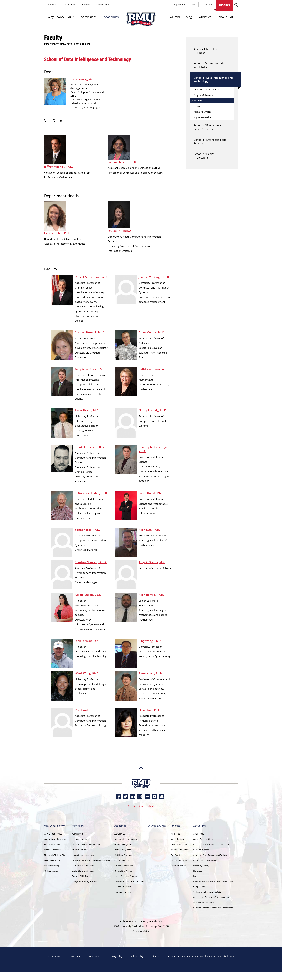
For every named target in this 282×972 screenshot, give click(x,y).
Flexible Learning (51, 865)
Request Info (179, 4)
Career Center (103, 4)
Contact (132, 806)
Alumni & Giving (181, 17)
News (197, 106)
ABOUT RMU (198, 834)
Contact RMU (54, 956)
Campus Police (199, 886)
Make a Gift (207, 4)
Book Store (75, 956)
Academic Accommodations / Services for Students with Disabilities (201, 956)
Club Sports (176, 855)
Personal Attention (52, 860)
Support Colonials (178, 865)
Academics (111, 17)
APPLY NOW (224, 4)
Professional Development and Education (211, 844)
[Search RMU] (236, 5)
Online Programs (121, 860)
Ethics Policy (137, 956)
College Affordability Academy (85, 881)
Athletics (205, 17)
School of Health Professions (204, 155)
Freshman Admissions (81, 839)
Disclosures (95, 956)
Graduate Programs (123, 844)
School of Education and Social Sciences (209, 127)
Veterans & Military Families (84, 865)
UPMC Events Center (180, 844)
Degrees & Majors (203, 95)
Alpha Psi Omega (203, 111)
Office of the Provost (123, 870)
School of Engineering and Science (210, 141)
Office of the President (203, 839)
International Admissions (83, 855)
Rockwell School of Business (205, 51)
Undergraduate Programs (125, 839)
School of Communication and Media (210, 65)
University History (201, 865)
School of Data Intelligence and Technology (213, 79)
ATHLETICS (175, 834)
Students (51, 4)
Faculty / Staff (69, 4)
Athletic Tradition (51, 870)
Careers (86, 4)
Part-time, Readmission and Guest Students (91, 860)
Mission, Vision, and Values (205, 860)
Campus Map (146, 806)
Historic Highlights (179, 860)
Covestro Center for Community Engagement (213, 907)
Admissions (89, 17)
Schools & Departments (124, 865)
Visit (193, 4)
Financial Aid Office (80, 876)
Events (196, 876)
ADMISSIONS (77, 834)
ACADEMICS (119, 834)
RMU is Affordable (52, 844)
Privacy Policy (115, 956)
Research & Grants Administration (129, 881)
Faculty (198, 100)
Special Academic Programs (126, 876)
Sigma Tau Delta (202, 117)
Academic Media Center (206, 89)
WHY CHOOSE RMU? (53, 834)
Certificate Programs (123, 855)
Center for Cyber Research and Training (210, 855)
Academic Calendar (122, 886)
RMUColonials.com (179, 839)
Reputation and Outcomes (55, 839)
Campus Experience (52, 849)
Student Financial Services (83, 870)
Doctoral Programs (122, 849)
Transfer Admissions (80, 849)
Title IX (155, 956)
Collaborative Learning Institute (207, 892)
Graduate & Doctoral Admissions (86, 844)
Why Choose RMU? (61, 17)
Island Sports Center (179, 849)
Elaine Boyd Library (122, 892)
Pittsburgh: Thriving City (54, 855)
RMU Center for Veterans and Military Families (213, 881)
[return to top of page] (141, 777)
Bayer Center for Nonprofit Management (211, 897)
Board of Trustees (201, 849)
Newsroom (198, 870)
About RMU (226, 17)
